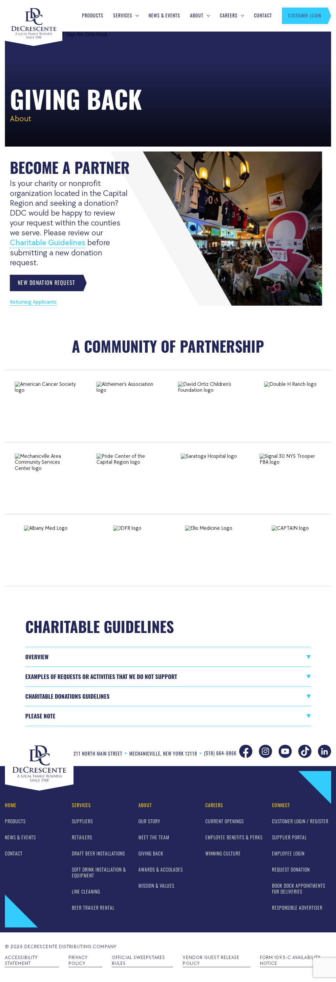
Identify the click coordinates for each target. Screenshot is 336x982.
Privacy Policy (78, 960)
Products (92, 15)
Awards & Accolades (160, 869)
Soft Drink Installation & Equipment (99, 872)
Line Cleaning (86, 891)
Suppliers (82, 821)
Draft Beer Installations (98, 853)
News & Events (164, 15)
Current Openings (224, 821)
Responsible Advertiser (297, 907)
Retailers (82, 837)
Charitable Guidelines (47, 242)
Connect (281, 805)
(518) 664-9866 (220, 753)
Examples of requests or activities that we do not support (101, 676)
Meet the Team (153, 837)
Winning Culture (223, 853)
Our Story (149, 821)
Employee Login (288, 853)
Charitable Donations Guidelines (67, 696)
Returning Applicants (33, 302)
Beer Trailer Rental (93, 907)
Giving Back (150, 853)
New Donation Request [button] (46, 283)
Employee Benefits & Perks (233, 837)
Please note (40, 716)
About (196, 15)
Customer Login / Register (300, 821)
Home (10, 805)
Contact (263, 15)
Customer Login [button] (304, 15)
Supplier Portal (289, 837)
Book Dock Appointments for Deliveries (298, 888)
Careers (229, 15)
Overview (37, 657)
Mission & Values (156, 885)
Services (122, 15)
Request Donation (291, 869)
